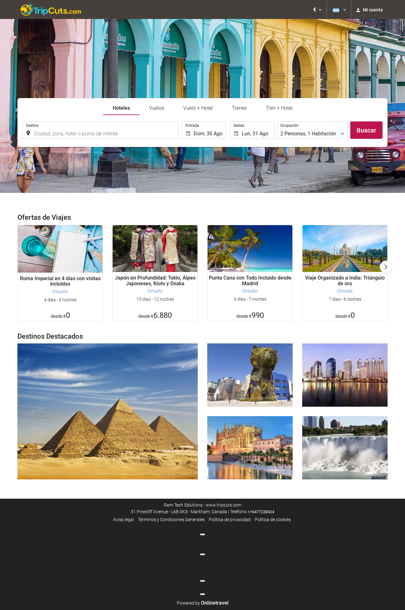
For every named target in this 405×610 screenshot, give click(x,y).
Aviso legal (123, 519)
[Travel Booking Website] (50, 9)
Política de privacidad (230, 519)
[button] (317, 9)
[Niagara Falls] (345, 447)
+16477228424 (261, 512)
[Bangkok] (345, 375)
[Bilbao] (250, 375)
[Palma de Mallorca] (250, 447)
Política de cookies (273, 519)
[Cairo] (107, 411)
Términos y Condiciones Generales (171, 519)
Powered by (202, 603)
